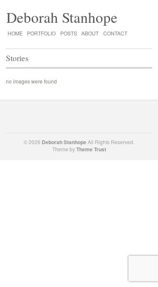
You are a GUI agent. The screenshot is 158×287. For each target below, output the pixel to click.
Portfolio (41, 33)
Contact (115, 33)
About (90, 33)
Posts (68, 33)
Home (15, 33)
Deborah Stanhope (62, 17)
